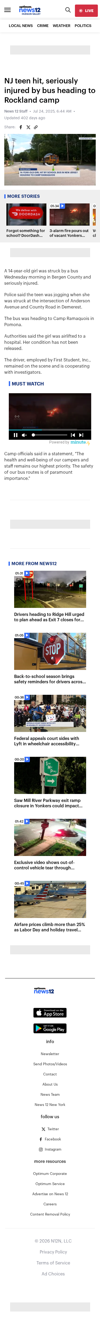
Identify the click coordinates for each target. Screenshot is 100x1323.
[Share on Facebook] (21, 127)
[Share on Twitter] (28, 127)
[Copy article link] (36, 127)
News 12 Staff (15, 111)
